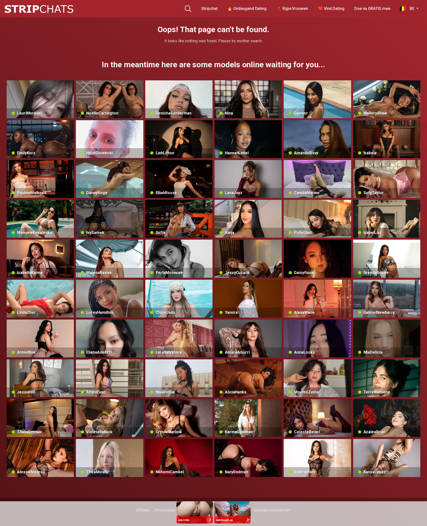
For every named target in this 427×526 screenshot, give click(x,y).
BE (410, 8)
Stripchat (209, 8)
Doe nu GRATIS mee (372, 8)
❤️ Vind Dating (331, 8)
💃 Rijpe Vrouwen (292, 8)
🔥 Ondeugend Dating (247, 8)
